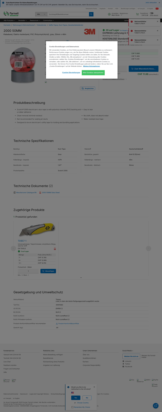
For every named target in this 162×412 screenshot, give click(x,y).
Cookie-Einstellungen (71, 72)
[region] (82, 60)
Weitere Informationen (91, 66)
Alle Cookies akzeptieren (93, 72)
